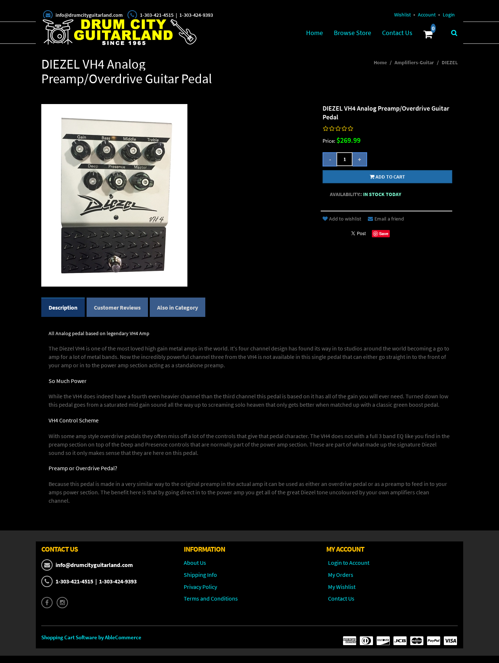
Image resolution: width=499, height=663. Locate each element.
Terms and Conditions (211, 598)
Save (383, 233)
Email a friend (389, 218)
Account (427, 14)
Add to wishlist (345, 218)
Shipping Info (200, 574)
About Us (195, 562)
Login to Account (348, 562)
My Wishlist (341, 586)
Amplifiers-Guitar (414, 62)
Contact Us (397, 32)
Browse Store (352, 32)
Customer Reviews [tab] (117, 307)
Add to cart (389, 176)
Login (449, 14)
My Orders (340, 574)
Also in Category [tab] (177, 307)
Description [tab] (63, 307)
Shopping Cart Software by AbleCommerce (91, 637)
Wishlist (402, 14)
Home (314, 32)
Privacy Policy (200, 586)
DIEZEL (450, 62)
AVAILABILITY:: (346, 194)
